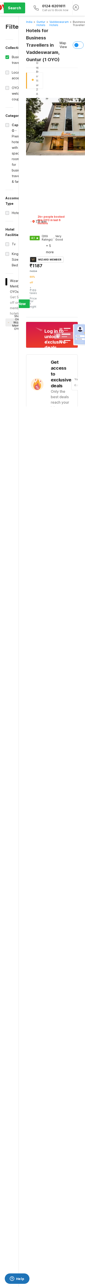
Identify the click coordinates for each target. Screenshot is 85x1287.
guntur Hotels (40, 23)
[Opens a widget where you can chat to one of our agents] (17, 1279)
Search (14, 8)
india (29, 22)
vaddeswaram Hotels (59, 23)
